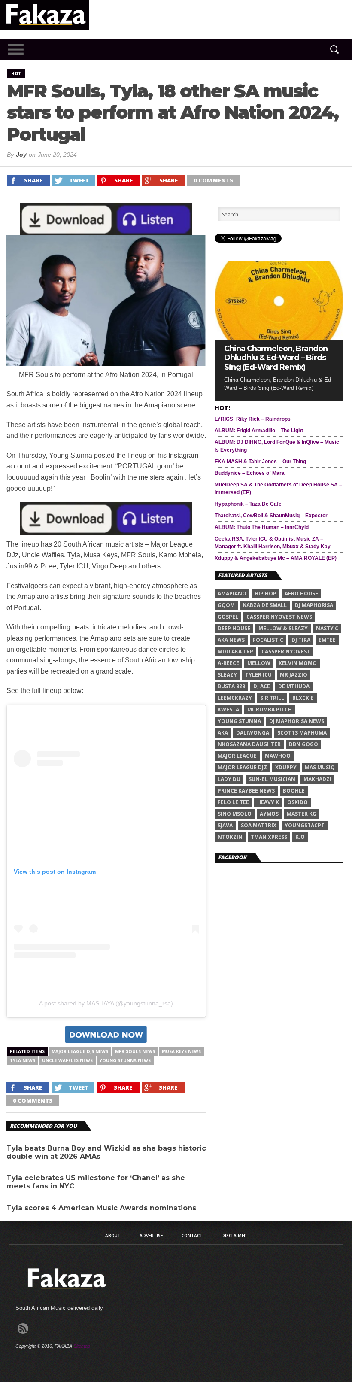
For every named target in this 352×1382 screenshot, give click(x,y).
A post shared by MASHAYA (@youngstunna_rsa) (106, 1003)
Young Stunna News (125, 1060)
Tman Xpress (269, 837)
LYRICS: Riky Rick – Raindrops (253, 419)
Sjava (225, 825)
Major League (237, 755)
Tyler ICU (258, 674)
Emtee (327, 640)
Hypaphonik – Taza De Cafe (248, 504)
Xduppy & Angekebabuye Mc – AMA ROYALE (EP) (276, 558)
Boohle (294, 790)
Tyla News (22, 1060)
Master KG (301, 813)
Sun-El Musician (272, 779)
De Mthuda (294, 686)
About (113, 1235)
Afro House (301, 593)
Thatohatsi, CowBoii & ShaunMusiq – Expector (271, 516)
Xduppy (286, 767)
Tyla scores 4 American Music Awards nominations (101, 1208)
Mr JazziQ (293, 674)
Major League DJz (242, 767)
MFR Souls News (135, 1051)
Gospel (228, 616)
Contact (192, 1235)
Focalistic (268, 640)
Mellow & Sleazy (283, 628)
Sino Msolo (235, 813)
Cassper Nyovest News (279, 616)
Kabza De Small (265, 605)
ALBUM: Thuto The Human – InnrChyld (262, 527)
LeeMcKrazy (235, 698)
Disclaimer (234, 1235)
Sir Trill (272, 698)
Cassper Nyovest (285, 651)
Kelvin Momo (298, 663)
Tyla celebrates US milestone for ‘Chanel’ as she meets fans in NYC (95, 1182)
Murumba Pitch (269, 709)
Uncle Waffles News (67, 1060)
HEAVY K (268, 802)
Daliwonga (252, 732)
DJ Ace (261, 686)
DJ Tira (300, 640)
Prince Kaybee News (246, 790)
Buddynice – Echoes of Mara (250, 473)
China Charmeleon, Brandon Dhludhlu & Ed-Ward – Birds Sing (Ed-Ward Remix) (276, 358)
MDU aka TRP (235, 651)
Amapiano (232, 593)
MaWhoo (278, 755)
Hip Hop (265, 593)
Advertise (151, 1235)
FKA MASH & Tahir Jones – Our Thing (260, 462)
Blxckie (303, 698)
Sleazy (227, 674)
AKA (223, 732)
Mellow (258, 663)
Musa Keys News (181, 1051)
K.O (300, 837)
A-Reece (228, 663)
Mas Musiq (320, 767)
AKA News (231, 640)
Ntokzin (230, 837)
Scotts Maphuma (302, 732)
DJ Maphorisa (314, 605)
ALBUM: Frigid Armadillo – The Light (259, 431)
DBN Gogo (303, 744)
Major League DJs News (80, 1051)
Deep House (234, 628)
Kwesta (228, 709)
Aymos (269, 813)
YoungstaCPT (305, 825)
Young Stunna (239, 721)
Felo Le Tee (233, 802)
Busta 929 (231, 686)
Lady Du (229, 779)
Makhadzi (317, 779)
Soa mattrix (258, 825)
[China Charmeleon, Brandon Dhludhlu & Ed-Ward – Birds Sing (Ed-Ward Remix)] (279, 337)
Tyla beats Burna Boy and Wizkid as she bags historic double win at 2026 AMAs (106, 1152)
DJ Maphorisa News (296, 721)
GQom (226, 605)
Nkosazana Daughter (249, 744)
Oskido (297, 802)
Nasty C (327, 628)
